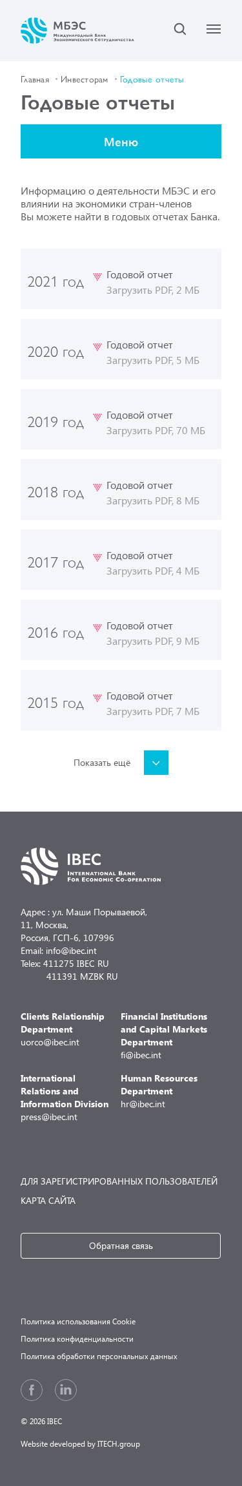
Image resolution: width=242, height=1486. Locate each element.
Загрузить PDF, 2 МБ (152, 289)
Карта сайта (48, 1200)
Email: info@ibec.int (59, 950)
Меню (121, 141)
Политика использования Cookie (78, 1321)
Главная (35, 78)
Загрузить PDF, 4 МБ (152, 570)
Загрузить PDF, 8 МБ (152, 500)
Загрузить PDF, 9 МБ (152, 640)
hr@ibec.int (159, 1091)
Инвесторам (84, 78)
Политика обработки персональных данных (99, 1356)
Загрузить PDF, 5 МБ (152, 360)
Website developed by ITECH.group (80, 1444)
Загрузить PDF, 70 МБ (155, 430)
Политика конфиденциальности (77, 1339)
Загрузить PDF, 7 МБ (152, 711)
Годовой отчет (139, 274)
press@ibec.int (64, 1097)
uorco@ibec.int (63, 1029)
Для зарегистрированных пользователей (119, 1181)
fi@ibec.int (164, 1035)
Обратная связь (121, 1245)
